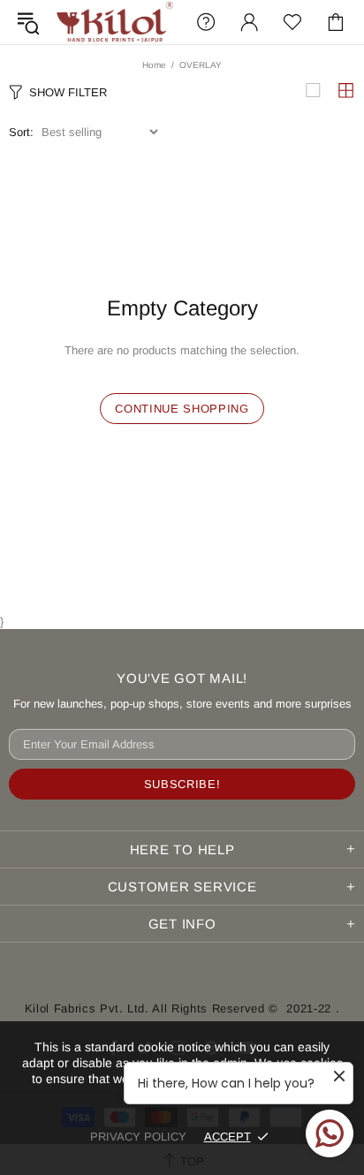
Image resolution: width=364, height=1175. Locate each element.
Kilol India (115, 22)
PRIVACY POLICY (138, 1136)
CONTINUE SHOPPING (181, 408)
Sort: (21, 132)
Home (154, 65)
